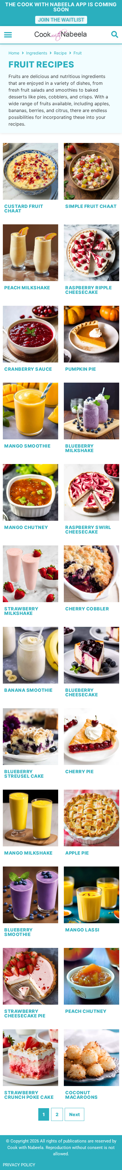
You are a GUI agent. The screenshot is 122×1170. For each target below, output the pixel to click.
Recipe (60, 52)
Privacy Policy (19, 1164)
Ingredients (36, 52)
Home (14, 52)
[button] (7, 35)
